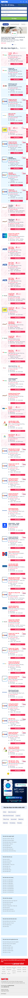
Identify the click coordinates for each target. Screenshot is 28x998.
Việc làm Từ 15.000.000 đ (8, 886)
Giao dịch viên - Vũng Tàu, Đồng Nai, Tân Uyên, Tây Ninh (14, 761)
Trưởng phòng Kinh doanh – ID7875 (12, 379)
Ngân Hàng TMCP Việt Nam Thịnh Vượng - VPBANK (15, 55)
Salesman (5, 822)
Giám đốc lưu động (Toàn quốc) (14, 593)
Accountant (13, 819)
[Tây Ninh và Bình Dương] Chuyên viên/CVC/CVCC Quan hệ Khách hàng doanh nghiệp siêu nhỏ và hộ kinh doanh (12, 322)
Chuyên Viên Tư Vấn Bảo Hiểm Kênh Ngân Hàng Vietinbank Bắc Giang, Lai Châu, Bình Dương (14, 620)
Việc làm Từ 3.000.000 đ (8, 880)
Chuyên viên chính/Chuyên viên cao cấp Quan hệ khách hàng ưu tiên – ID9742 (13, 69)
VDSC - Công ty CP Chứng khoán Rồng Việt (16, 424)
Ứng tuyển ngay (17, 63)
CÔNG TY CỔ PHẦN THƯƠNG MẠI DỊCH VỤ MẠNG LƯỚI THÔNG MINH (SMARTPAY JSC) (16, 236)
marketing (20, 819)
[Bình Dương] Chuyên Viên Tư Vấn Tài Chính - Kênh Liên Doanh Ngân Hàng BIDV (13, 691)
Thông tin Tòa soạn (4, 989)
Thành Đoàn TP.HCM (5, 990)
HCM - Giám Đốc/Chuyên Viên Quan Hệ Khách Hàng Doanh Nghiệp (11, 279)
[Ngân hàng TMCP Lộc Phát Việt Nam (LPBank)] (4, 207)
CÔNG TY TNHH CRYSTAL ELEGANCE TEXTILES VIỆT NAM (16, 553)
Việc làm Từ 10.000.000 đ (8, 885)
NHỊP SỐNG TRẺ (14, 968)
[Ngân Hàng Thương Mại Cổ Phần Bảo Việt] (4, 115)
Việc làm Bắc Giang (7, 869)
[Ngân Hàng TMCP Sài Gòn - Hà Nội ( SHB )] (4, 101)
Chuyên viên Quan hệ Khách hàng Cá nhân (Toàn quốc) (12, 142)
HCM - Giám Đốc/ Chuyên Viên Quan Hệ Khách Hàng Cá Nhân (11, 263)
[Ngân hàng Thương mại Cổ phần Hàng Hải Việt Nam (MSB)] (4, 86)
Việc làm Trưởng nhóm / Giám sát (10, 905)
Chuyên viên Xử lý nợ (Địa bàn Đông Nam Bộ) (12, 100)
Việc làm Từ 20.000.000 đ (8, 888)
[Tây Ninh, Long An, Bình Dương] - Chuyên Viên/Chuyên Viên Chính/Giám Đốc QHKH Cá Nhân (11, 206)
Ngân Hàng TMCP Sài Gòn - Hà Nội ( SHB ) (15, 102)
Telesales (19, 822)
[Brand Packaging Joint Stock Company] (4, 436)
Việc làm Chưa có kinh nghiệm (9, 943)
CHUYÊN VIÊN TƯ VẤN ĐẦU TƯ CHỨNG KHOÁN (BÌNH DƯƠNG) (13, 422)
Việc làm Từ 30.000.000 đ (8, 890)
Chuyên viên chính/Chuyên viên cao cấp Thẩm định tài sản (13, 190)
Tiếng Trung (6, 819)
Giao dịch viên (11, 718)
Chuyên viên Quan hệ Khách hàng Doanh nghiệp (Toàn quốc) (13, 494)
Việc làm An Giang (7, 862)
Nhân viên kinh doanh (8, 815)
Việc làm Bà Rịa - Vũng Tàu (8, 864)
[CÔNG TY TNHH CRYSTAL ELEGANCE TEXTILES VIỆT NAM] (4, 553)
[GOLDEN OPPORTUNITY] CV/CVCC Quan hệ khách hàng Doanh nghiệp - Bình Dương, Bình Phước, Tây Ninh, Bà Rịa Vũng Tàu (13, 173)
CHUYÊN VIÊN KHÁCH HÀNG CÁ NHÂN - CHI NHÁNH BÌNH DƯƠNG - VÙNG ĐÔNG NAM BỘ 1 (13, 607)
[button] (23, 1)
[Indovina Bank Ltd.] (4, 129)
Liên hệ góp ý (3, 993)
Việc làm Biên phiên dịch (8, 849)
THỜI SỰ (3, 969)
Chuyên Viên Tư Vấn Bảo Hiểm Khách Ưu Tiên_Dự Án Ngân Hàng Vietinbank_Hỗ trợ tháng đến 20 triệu (11, 294)
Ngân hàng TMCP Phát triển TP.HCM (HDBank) (14, 160)
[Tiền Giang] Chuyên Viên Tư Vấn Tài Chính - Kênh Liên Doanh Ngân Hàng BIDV (13, 509)
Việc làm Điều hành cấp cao (9, 911)
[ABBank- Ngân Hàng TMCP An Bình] (4, 678)
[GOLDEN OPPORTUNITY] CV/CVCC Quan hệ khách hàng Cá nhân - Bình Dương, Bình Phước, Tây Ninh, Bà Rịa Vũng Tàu (13, 158)
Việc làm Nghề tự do (7, 924)
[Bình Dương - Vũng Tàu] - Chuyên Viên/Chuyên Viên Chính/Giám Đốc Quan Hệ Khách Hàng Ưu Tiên (11, 220)
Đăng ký (20, 4)
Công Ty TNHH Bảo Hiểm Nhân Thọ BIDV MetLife (16, 511)
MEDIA (3, 967)
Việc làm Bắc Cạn (6, 868)
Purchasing (12, 822)
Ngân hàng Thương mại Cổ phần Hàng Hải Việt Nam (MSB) (15, 86)
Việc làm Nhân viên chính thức (9, 921)
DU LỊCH (8, 973)
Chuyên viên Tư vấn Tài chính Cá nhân (13, 464)
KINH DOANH (8, 967)
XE (8, 971)
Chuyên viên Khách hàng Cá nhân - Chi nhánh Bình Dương (11, 308)
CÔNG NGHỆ (8, 969)
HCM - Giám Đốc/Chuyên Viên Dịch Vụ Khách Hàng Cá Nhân (11, 248)
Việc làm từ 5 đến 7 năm (8, 948)
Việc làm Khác (6, 926)
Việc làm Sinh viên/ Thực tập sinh (10, 900)
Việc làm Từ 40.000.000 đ (8, 892)
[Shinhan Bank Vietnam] (4, 525)
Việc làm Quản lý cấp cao (8, 909)
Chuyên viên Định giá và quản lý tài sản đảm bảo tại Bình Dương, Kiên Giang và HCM (14, 662)
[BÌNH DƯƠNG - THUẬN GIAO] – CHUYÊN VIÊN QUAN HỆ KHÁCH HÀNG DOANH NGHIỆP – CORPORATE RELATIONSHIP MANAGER (13, 524)
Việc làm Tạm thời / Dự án (8, 923)
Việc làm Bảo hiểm (7, 845)
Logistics (18, 815)
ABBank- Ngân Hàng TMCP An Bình (15, 679)
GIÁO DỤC (24, 967)
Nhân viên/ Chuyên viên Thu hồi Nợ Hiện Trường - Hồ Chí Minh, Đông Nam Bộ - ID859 (11, 351)
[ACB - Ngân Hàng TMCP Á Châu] (4, 249)
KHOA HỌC (19, 969)
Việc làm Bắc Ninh (7, 871)
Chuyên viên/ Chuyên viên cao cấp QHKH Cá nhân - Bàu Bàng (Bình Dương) (13, 649)
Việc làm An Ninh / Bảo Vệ (8, 838)
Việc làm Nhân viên (7, 904)
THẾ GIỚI (3, 971)
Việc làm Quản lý (6, 907)
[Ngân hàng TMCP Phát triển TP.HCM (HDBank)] (4, 159)
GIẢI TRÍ (14, 972)
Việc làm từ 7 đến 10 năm (8, 950)
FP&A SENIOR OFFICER (13, 552)
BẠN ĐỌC (24, 969)
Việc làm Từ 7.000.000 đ (8, 883)
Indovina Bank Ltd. (12, 130)
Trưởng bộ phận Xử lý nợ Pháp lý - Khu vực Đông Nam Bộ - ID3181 (10, 53)
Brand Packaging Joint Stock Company (16, 437)
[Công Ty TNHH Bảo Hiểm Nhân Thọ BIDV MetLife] (4, 510)
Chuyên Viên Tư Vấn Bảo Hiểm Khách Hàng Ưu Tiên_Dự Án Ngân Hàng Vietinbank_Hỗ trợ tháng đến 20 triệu (11, 337)
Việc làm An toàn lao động (8, 840)
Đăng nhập (24, 4)
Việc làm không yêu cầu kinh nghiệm (11, 941)
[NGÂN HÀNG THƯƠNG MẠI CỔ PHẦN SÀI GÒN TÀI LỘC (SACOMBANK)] (4, 566)
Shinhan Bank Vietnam (13, 526)
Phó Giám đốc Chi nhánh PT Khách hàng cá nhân (14, 449)
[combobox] (14, 8)
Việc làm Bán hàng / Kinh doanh (9, 842)
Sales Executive (12, 812)
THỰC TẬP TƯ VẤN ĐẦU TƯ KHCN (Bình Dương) (13, 748)
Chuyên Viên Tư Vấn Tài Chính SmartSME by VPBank (13, 234)
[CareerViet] (18, 963)
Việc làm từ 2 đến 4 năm (8, 947)
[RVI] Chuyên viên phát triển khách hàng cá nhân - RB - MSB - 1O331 (13, 84)
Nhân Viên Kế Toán (14, 366)
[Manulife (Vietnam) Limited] (4, 295)
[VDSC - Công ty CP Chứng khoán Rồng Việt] (4, 423)
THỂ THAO (19, 967)
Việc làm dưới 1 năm (7, 945)
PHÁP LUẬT (3, 973)
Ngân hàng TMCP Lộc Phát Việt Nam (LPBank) (15, 208)
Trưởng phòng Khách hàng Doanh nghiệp (13, 479)
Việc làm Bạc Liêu (7, 866)
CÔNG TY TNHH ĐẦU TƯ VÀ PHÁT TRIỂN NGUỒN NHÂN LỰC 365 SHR (16, 409)
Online (4, 812)
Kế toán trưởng (10, 407)
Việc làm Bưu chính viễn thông (9, 850)
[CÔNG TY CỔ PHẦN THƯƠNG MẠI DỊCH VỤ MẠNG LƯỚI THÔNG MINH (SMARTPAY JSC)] (4, 235)
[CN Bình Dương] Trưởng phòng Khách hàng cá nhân (14, 394)
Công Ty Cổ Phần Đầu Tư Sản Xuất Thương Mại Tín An (15, 367)
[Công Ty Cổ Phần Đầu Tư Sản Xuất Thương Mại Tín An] (4, 368)
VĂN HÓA (14, 970)
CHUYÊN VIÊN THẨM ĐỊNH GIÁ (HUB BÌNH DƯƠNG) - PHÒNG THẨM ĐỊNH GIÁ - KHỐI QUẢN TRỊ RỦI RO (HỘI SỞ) (14, 564)
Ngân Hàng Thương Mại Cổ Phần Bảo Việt (15, 116)
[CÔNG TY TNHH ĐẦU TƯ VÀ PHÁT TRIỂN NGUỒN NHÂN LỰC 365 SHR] (4, 409)
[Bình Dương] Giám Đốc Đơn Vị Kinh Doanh (14, 677)
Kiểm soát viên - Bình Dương (12, 114)
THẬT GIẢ (24, 971)
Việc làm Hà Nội (6, 859)
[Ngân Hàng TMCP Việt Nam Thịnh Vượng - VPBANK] (4, 55)
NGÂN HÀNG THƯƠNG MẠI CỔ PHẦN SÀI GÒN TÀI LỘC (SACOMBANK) (16, 567)
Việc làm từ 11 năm (7, 952)
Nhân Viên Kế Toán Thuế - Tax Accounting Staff (11, 435)
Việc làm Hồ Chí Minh (7, 861)
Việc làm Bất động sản (7, 847)
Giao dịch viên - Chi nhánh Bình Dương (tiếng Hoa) (10, 128)
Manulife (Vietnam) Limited (14, 296)
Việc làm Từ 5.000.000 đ (8, 881)
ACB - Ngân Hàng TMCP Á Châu (14, 250)
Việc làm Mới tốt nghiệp (8, 902)
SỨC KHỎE (19, 971)
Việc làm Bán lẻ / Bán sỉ (8, 843)
